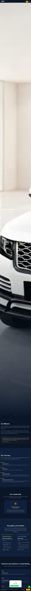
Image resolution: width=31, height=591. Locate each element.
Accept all (28, 589)
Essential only (23, 589)
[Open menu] (29, 1)
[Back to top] (1, 587)
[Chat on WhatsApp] (29, 587)
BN (25, 1)
